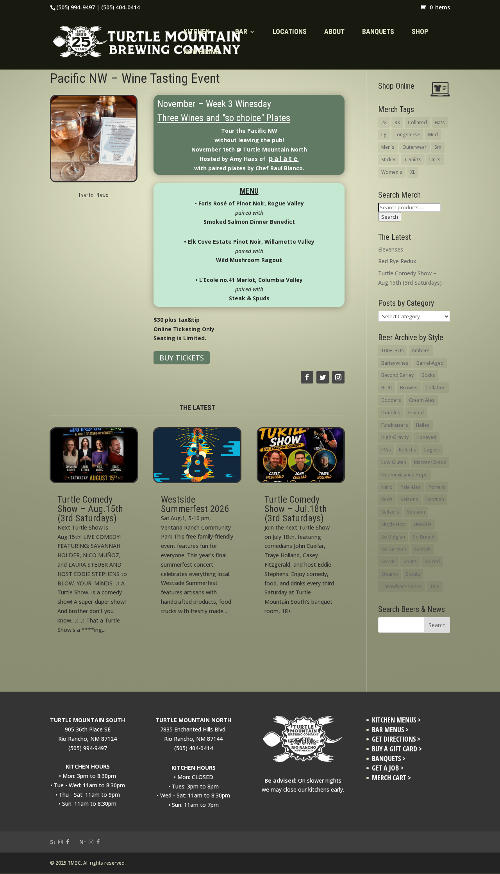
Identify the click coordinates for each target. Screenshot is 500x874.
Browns (409, 387)
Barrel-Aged (430, 363)
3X (397, 122)
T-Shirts (412, 159)
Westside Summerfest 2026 (195, 504)
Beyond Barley (397, 375)
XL (412, 172)
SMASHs (422, 524)
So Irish (422, 549)
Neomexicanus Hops (404, 474)
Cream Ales (422, 400)
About (334, 32)
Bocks (428, 375)
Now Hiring (202, 52)
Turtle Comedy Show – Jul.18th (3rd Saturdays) (295, 509)
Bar (241, 32)
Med (433, 134)
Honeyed (426, 437)
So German (393, 549)
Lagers (432, 449)
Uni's (435, 159)
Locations (290, 32)
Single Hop (393, 524)
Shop (420, 32)
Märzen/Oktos (430, 462)
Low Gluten (393, 462)
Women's (391, 172)
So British (423, 536)
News (102, 195)
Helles (423, 425)
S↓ (53, 841)
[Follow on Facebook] (307, 377)
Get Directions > (396, 739)
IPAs (386, 449)
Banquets (378, 32)
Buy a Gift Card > (397, 748)
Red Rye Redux (397, 261)
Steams (389, 574)
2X (384, 122)
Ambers (421, 350)
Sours (410, 561)
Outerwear (414, 147)
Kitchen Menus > (396, 719)
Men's (388, 147)
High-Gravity (395, 437)
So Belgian (393, 536)
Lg (384, 134)
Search (389, 216)
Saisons (409, 499)
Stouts (413, 574)
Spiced (432, 561)
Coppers (391, 400)
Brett (386, 387)
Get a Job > (388, 767)
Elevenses (390, 249)
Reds (387, 499)
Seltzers (390, 511)
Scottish (435, 499)
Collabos (435, 387)
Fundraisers (394, 425)
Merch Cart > (391, 777)
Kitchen (197, 32)
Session (416, 511)
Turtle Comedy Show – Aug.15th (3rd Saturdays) (90, 509)
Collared (417, 122)
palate (284, 158)
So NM (388, 561)
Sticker (388, 159)
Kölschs (407, 449)
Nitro (387, 487)
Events (86, 195)
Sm (437, 147)
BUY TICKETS (181, 357)
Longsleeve (407, 134)
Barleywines (395, 363)
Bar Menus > (390, 729)
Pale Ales (410, 487)
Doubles (390, 412)
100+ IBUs (392, 350)
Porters (437, 487)
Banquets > (388, 758)
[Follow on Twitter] (322, 377)
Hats (440, 122)
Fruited (416, 412)
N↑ (82, 841)
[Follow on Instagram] (338, 377)
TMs (434, 586)
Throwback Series (401, 586)
